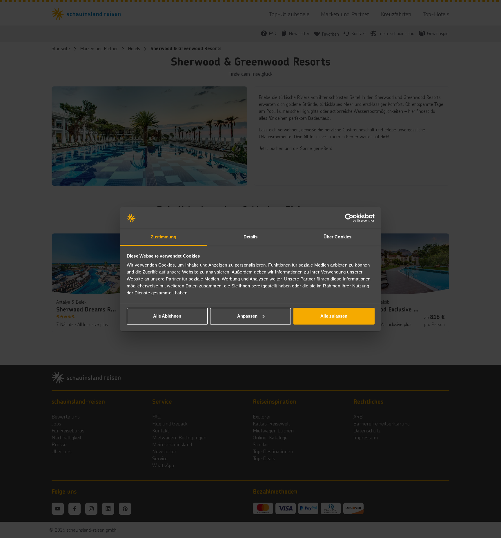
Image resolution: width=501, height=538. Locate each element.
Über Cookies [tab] (337, 236)
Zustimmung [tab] (164, 236)
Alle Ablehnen (167, 316)
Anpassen (247, 316)
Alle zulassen (333, 316)
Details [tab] (251, 236)
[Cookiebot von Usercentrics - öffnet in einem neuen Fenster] (349, 217)
